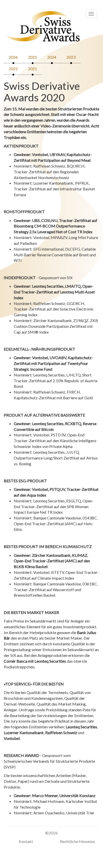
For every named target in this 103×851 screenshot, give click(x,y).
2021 (32, 68)
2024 (51, 57)
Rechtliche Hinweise (77, 841)
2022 (13, 68)
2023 (71, 57)
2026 (13, 57)
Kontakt (26, 841)
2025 (32, 57)
